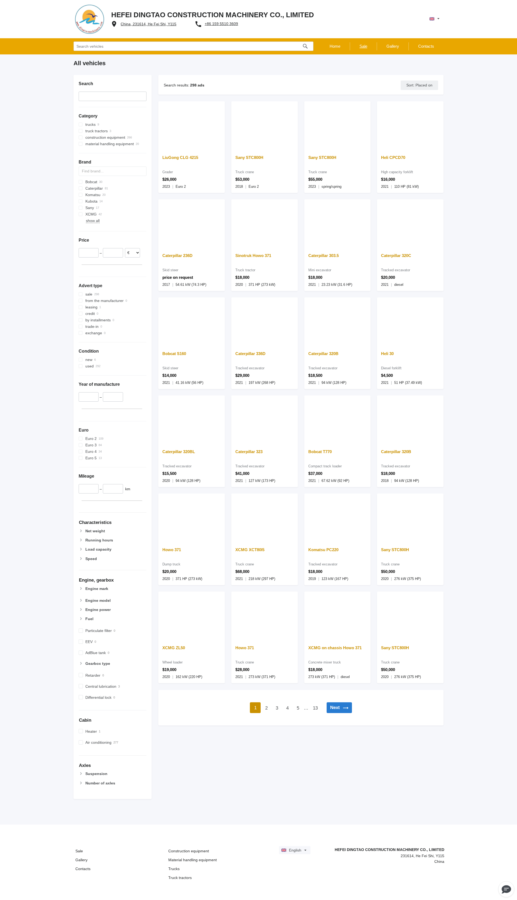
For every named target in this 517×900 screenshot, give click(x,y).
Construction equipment (188, 851)
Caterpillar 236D (177, 255)
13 (315, 708)
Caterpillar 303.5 (323, 255)
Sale (79, 851)
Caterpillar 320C (396, 255)
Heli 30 (387, 353)
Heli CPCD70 (393, 157)
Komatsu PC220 (323, 549)
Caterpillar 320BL (178, 451)
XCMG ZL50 (173, 647)
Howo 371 (171, 549)
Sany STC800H (249, 157)
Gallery (81, 860)
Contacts (82, 869)
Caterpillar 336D (250, 353)
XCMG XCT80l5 (249, 549)
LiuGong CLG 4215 (180, 157)
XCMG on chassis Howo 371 (335, 647)
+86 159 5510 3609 (221, 24)
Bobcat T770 (320, 451)
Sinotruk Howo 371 (253, 255)
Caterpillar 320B (323, 353)
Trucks (174, 869)
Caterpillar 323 (249, 451)
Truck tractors (180, 877)
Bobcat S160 (174, 353)
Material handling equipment (192, 860)
